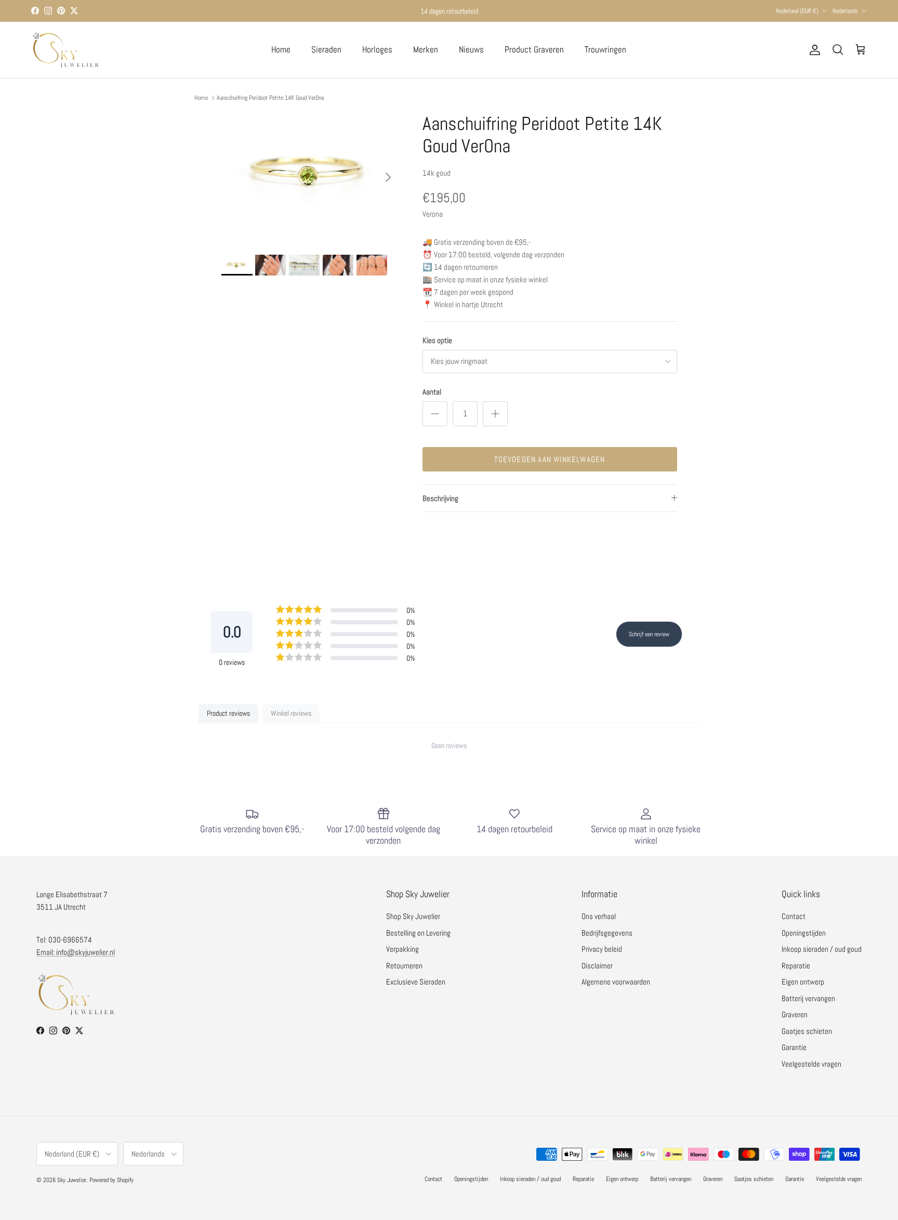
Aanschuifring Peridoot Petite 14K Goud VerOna (270, 98)
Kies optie (437, 340)
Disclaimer (597, 965)
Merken (425, 49)
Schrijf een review (649, 634)
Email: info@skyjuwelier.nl (75, 952)
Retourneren (404, 965)
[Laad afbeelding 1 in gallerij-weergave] (310, 172)
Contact (793, 916)
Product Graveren (534, 49)
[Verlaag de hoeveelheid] (434, 413)
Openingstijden (804, 933)
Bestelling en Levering (418, 933)
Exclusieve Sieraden (415, 982)
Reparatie (796, 965)
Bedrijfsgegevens (607, 933)
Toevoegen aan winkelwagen (549, 459)
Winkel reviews (291, 713)
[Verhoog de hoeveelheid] (495, 413)
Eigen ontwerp (803, 982)
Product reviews (228, 713)
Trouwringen (605, 49)
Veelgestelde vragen (811, 1064)
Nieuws (471, 49)
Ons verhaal (599, 916)
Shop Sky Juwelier (413, 916)
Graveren (795, 1014)
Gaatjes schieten (807, 1031)
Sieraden (326, 49)
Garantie (794, 1047)
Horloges (377, 49)
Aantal (431, 392)
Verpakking (402, 949)
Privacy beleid (602, 949)
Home (280, 49)
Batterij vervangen (808, 998)
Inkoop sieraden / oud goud (822, 949)
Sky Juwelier (71, 1180)
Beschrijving (440, 498)
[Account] (812, 50)
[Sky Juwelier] (65, 50)
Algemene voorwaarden (616, 982)
